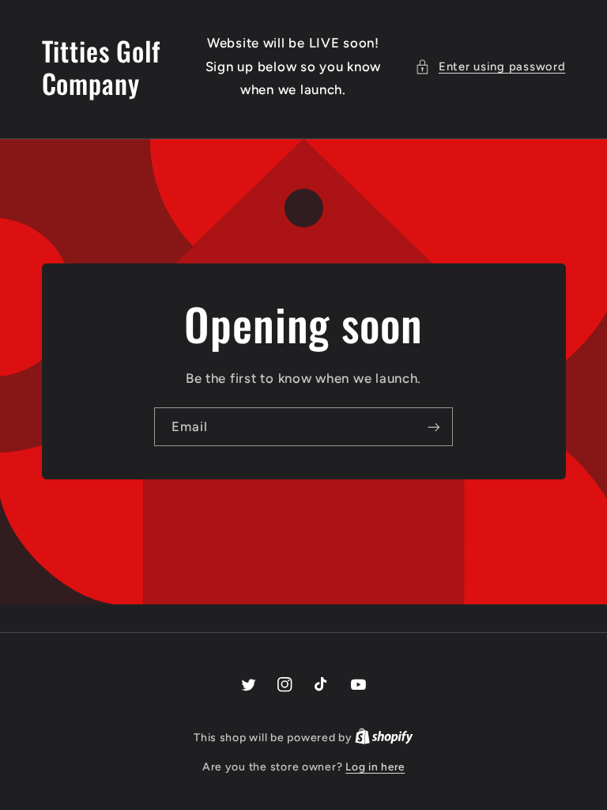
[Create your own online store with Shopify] (384, 737)
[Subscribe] (434, 426)
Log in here (375, 766)
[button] (490, 67)
